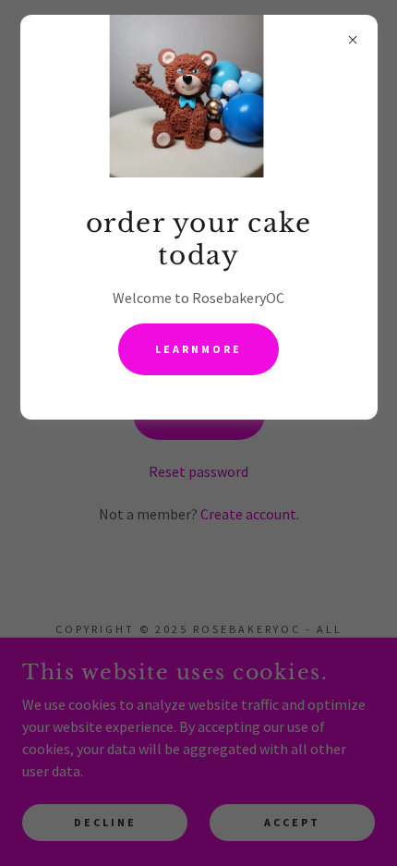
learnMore (198, 349)
